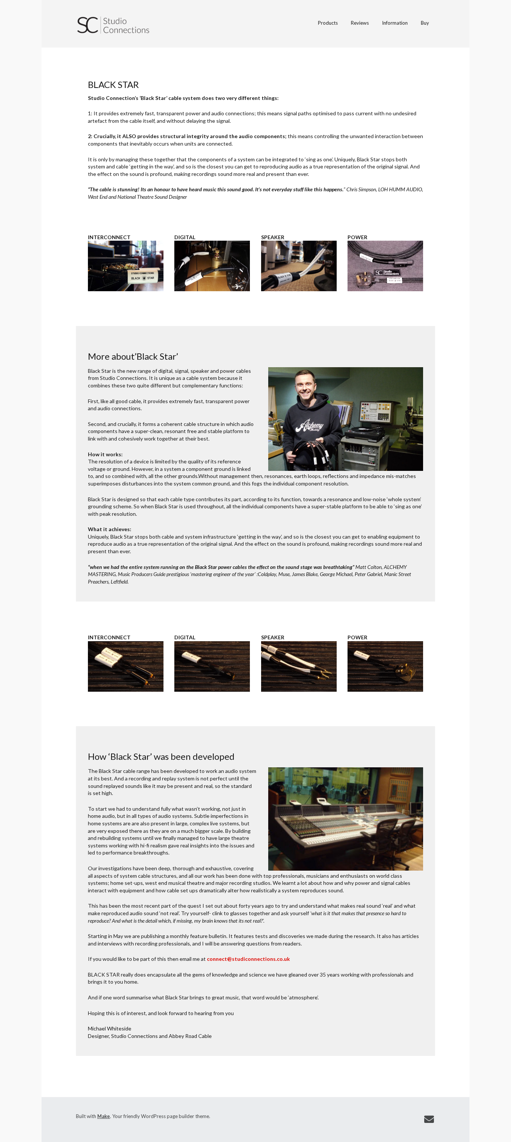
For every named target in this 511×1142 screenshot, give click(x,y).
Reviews (360, 23)
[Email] (429, 1119)
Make (103, 1116)
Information (395, 23)
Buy (425, 23)
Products (328, 23)
